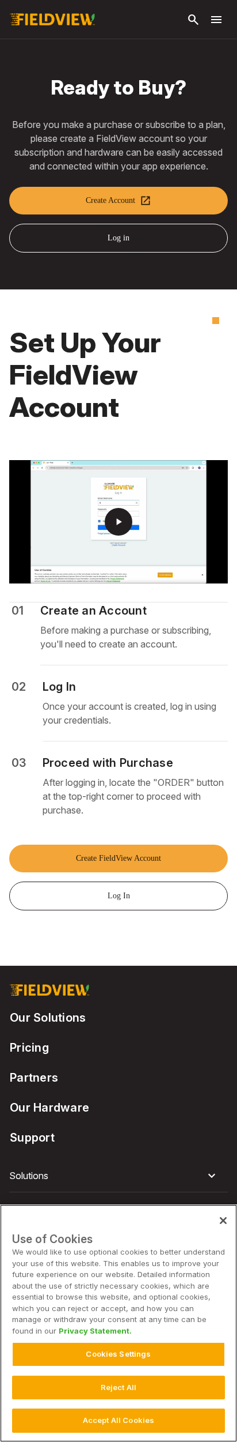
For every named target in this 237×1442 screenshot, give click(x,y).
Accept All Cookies (118, 1420)
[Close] (223, 1220)
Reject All (118, 1387)
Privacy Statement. (95, 1330)
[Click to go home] (52, 19)
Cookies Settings (118, 1353)
